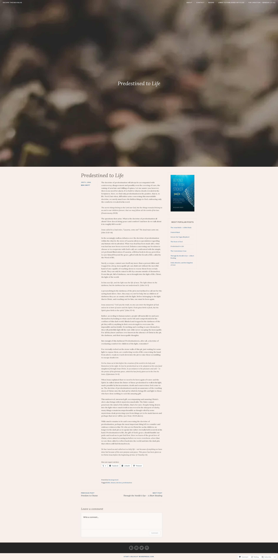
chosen (113, 483)
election (119, 483)
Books (211, 2)
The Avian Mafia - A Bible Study (181, 227)
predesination (127, 483)
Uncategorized (113, 480)
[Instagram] (147, 547)
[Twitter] (141, 547)
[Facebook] (131, 547)
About (189, 2)
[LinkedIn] (136, 547)
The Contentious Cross (178, 251)
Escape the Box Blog (12, 2)
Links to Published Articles (231, 2)
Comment (154, 533)
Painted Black (175, 232)
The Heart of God (177, 242)
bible (108, 483)
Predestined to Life (177, 246)
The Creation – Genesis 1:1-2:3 (261, 2)
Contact (200, 2)
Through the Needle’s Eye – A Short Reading (142, 494)
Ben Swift (85, 185)
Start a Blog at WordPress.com (139, 556)
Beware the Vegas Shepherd (180, 237)
